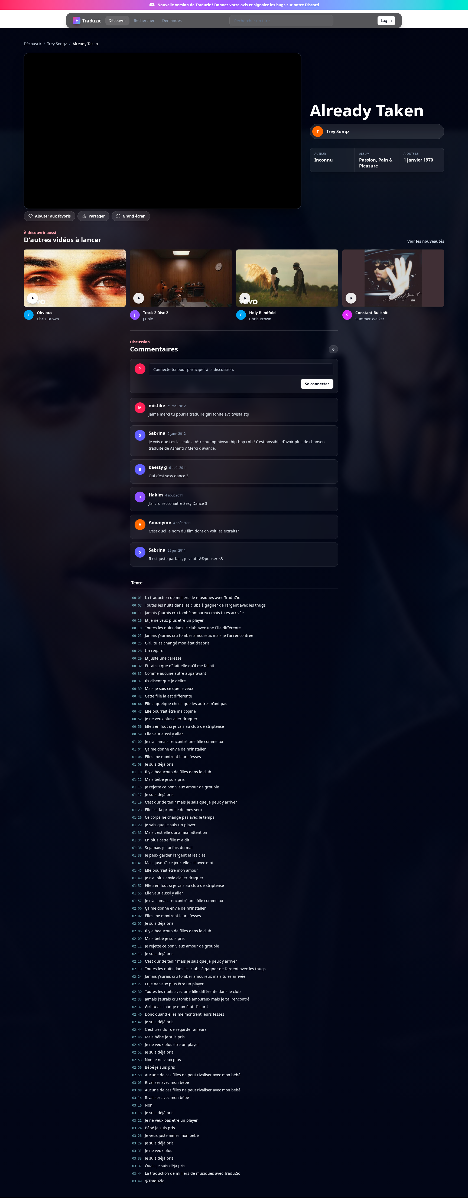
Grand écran (134, 216)
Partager (97, 216)
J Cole (148, 318)
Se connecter (317, 383)
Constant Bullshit (371, 312)
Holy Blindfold (262, 312)
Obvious (44, 312)
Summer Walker (369, 318)
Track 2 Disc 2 (155, 312)
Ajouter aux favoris (53, 216)
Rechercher (144, 20)
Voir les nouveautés (425, 241)
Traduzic (91, 20)
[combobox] (276, 20)
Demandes (172, 20)
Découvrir (117, 20)
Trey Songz (57, 43)
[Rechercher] (327, 20)
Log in (386, 20)
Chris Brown (48, 318)
